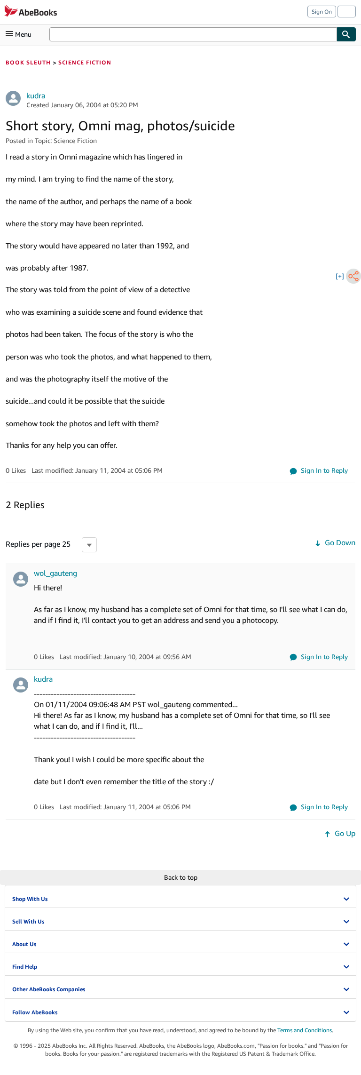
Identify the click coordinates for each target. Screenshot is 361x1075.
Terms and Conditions (304, 1030)
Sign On (322, 11)
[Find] (346, 34)
